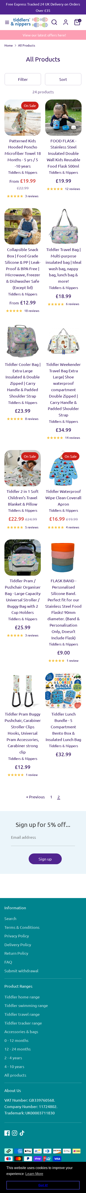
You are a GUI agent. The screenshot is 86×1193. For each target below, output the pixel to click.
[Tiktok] (22, 1133)
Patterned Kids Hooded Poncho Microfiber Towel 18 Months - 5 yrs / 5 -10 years (23, 153)
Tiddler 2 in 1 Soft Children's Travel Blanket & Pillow (23, 497)
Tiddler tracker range (23, 1023)
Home (8, 45)
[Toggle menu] (5, 22)
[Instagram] (14, 1133)
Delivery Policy (17, 944)
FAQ (8, 962)
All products (15, 1075)
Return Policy (16, 953)
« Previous (35, 796)
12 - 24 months (17, 1049)
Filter (23, 79)
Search (10, 918)
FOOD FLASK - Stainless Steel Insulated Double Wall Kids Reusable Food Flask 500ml (63, 153)
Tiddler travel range (22, 1014)
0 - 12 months (16, 1040)
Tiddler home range (22, 996)
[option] (43, 35)
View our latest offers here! (43, 35)
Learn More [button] (34, 1174)
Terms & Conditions (21, 927)
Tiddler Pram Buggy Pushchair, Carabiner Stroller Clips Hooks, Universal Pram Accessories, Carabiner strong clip (23, 733)
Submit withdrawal (21, 970)
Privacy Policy (16, 935)
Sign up (45, 859)
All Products (26, 45)
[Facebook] (7, 1133)
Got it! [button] (43, 1185)
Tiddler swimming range (26, 1005)
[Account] (65, 20)
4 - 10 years (14, 1066)
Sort (63, 79)
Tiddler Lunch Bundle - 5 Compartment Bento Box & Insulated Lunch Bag (63, 726)
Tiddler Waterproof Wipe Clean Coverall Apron (63, 497)
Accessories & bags (21, 1031)
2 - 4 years (13, 1057)
